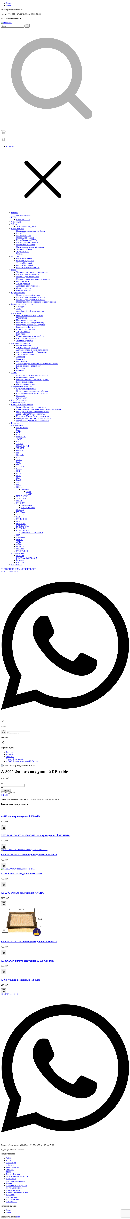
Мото (13, 270)
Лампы (14, 373)
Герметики (21, 334)
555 (17, 453)
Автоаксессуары (23, 215)
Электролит (21, 398)
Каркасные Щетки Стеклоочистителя (32, 416)
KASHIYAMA (22, 526)
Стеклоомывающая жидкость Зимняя (32, 393)
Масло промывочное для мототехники (33, 279)
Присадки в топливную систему (30, 322)
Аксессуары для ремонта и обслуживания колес (37, 363)
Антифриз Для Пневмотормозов (30, 311)
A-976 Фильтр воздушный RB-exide (20, 979)
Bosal (18, 480)
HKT (18, 485)
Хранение (20, 359)
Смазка (19, 254)
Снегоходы (16, 222)
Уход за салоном (23, 331)
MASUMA (21, 503)
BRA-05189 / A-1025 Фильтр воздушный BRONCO (29, 854)
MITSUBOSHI (22, 446)
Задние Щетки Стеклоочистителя (30, 414)
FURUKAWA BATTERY (27, 558)
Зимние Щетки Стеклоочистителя (31, 407)
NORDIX (20, 556)
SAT (18, 430)
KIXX (13, 217)
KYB (18, 462)
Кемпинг (20, 370)
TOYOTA (20, 514)
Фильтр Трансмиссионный (27, 267)
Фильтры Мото (22, 281)
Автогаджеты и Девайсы (27, 347)
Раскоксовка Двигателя (26, 327)
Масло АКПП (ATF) (25, 238)
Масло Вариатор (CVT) (26, 240)
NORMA (20, 510)
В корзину (6, 790)
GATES (19, 450)
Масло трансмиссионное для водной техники (36, 302)
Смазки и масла (23, 219)
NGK (18, 475)
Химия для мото (23, 283)
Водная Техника (18, 293)
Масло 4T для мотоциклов (27, 274)
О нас (8, 3)
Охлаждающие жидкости (22, 304)
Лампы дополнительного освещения (32, 375)
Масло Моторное (23, 235)
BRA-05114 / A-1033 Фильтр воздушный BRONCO (29, 941)
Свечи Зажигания (19, 400)
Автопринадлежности (20, 343)
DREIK (19, 540)
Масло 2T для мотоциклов (27, 277)
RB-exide (5, 795)
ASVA (19, 544)
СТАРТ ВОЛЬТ (23, 530)
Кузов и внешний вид (25, 329)
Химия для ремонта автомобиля (30, 336)
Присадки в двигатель (26, 320)
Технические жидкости (26, 226)
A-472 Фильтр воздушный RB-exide (20, 816)
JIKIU (18, 542)
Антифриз (20, 306)
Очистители (21, 318)
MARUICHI (21, 519)
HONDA (20, 546)
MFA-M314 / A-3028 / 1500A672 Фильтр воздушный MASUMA (35, 835)
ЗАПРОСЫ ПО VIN (10, 569)
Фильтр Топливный (24, 265)
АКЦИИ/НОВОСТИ (28, 569)
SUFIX (29, 494)
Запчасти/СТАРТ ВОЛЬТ (32, 533)
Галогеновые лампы (25, 377)
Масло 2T (20, 233)
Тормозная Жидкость (25, 249)
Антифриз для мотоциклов (28, 286)
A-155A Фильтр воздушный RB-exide (21, 873)
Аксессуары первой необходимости (31, 352)
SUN (18, 482)
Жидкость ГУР (22, 251)
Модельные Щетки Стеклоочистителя (32, 421)
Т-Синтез (15, 224)
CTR (18, 434)
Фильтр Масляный (24, 258)
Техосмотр (20, 357)
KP (17, 441)
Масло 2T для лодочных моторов (30, 299)
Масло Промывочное (25, 245)
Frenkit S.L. (21, 437)
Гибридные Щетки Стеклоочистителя (32, 411)
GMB (18, 464)
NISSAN (20, 549)
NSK (18, 478)
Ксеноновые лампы (24, 382)
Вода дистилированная (26, 389)
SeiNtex (14, 213)
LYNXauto (20, 512)
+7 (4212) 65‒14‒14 (9, 571)
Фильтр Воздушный (25, 261)
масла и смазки (17, 229)
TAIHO (19, 443)
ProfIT (19, 1217)
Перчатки (15, 423)
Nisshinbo (20, 455)
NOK (18, 521)
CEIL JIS (20, 562)
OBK (18, 432)
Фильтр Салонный (24, 263)
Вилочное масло (23, 290)
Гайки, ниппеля (28, 507)
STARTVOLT (22, 551)
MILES (19, 501)
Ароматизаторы (18, 402)
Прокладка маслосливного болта (30, 231)
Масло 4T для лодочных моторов (30, 297)
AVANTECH (21, 537)
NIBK (18, 471)
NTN (18, 535)
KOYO (19, 469)
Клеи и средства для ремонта (28, 366)
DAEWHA (21, 524)
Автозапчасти (17, 425)
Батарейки (20, 368)
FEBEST (20, 473)
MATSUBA (21, 528)
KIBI (18, 517)
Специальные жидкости (21, 386)
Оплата (9, 5)
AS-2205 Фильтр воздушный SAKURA (22, 892)
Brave (28, 491)
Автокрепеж (26, 505)
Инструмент (21, 361)
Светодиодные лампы (25, 384)
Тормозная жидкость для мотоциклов (32, 272)
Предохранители (23, 345)
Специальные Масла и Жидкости (30, 247)
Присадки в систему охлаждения (30, 325)
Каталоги (10, 146)
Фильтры (15, 256)
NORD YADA (22, 496)
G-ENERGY (16, 565)
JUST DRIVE (22, 498)
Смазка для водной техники (28, 295)
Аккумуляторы (17, 553)
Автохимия (16, 313)
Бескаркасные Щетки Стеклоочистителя (33, 418)
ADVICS (20, 466)
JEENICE (20, 448)
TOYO (19, 459)
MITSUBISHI (22, 427)
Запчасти (25, 489)
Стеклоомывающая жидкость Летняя (32, 391)
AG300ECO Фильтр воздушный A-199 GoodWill (27, 960)
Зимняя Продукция (24, 341)
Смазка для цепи (23, 288)
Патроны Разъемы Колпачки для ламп (32, 379)
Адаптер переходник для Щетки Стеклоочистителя (38, 409)
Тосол (18, 309)
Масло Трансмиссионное (27, 242)
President (20, 560)
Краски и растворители (26, 338)
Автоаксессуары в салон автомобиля (32, 350)
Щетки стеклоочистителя (22, 405)
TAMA (19, 439)
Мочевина (20, 395)
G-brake (19, 487)
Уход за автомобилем (25, 354)
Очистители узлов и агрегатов (29, 315)
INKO (18, 457)
